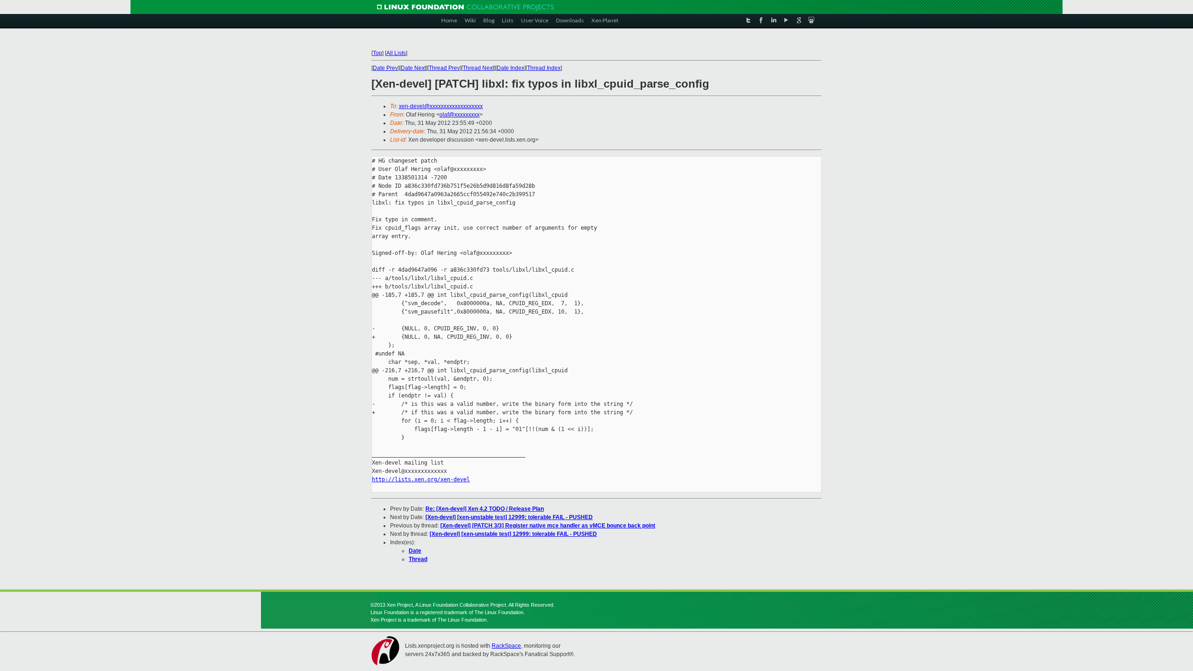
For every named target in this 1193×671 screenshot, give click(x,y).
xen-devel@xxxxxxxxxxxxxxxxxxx (441, 106)
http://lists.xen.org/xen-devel (421, 479)
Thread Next (478, 68)
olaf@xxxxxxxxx (459, 114)
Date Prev (385, 68)
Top (377, 53)
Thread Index (544, 68)
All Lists (396, 53)
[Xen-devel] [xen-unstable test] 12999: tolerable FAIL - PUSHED (509, 517)
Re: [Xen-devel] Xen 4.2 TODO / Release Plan (484, 509)
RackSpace (506, 646)
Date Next (413, 68)
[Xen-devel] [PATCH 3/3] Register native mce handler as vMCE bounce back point (547, 525)
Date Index (510, 68)
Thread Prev (444, 68)
